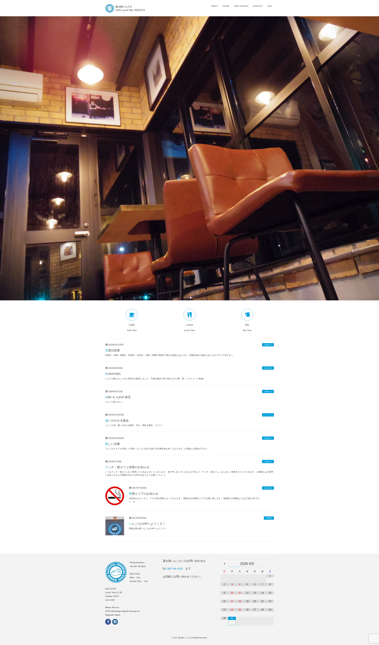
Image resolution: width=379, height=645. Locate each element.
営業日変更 (112, 350)
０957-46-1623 (174, 568)
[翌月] (270, 564)
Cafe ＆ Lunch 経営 (118, 397)
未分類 (269, 518)
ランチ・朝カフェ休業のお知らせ (127, 467)
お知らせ (268, 345)
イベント (268, 415)
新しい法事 (112, 444)
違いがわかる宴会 (117, 420)
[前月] (224, 564)
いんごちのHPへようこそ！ (147, 523)
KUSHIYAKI (113, 373)
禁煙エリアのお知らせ (143, 493)
